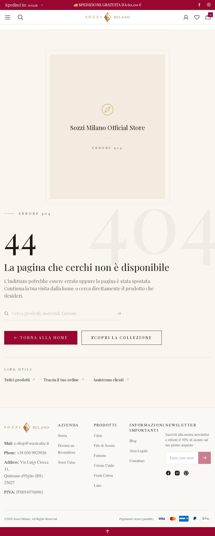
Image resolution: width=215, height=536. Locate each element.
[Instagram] (209, 5)
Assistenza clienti (108, 379)
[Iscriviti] (204, 458)
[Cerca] (119, 313)
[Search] (20, 17)
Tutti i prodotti (17, 379)
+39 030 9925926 (31, 452)
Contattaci (137, 460)
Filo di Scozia (104, 445)
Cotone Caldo (104, 465)
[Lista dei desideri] (197, 17)
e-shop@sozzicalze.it (31, 443)
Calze (98, 435)
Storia (62, 435)
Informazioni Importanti (143, 427)
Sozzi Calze (66, 462)
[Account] (186, 17)
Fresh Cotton (103, 475)
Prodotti (105, 424)
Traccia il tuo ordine (61, 379)
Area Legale (139, 450)
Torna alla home (44, 337)
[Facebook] (199, 5)
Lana (97, 485)
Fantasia (100, 455)
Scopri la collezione (121, 337)
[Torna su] (107, 531)
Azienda (68, 424)
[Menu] (7, 17)
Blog (133, 440)
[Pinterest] (186, 473)
